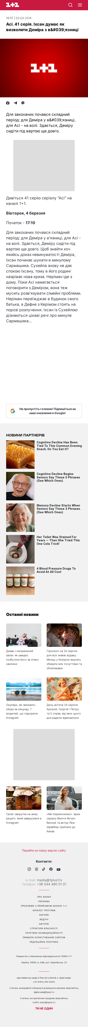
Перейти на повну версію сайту (44, 850)
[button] (80, 5)
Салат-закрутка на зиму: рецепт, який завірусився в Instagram (23, 818)
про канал (44, 897)
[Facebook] (7, 103)
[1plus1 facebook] (51, 869)
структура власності (44, 928)
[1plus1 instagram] (29, 869)
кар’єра (44, 915)
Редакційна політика (44, 942)
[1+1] (12, 5)
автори (44, 924)
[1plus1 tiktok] (43, 869)
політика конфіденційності (44, 933)
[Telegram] (15, 103)
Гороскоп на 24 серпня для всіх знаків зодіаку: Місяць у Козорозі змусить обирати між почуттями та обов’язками (64, 659)
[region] (44, 165)
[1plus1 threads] (36, 869)
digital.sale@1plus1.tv (44, 992)
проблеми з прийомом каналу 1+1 (44, 906)
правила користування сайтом (44, 937)
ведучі (44, 919)
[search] (70, 4)
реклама (44, 901)
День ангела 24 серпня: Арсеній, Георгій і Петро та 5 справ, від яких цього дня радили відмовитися (64, 711)
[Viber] (23, 103)
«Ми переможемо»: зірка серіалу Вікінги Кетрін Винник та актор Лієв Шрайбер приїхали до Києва (63, 822)
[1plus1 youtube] (58, 869)
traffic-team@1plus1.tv (44, 1002)
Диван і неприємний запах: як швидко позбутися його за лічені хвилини (22, 657)
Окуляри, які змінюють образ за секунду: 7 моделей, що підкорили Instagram (22, 711)
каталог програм (44, 910)
